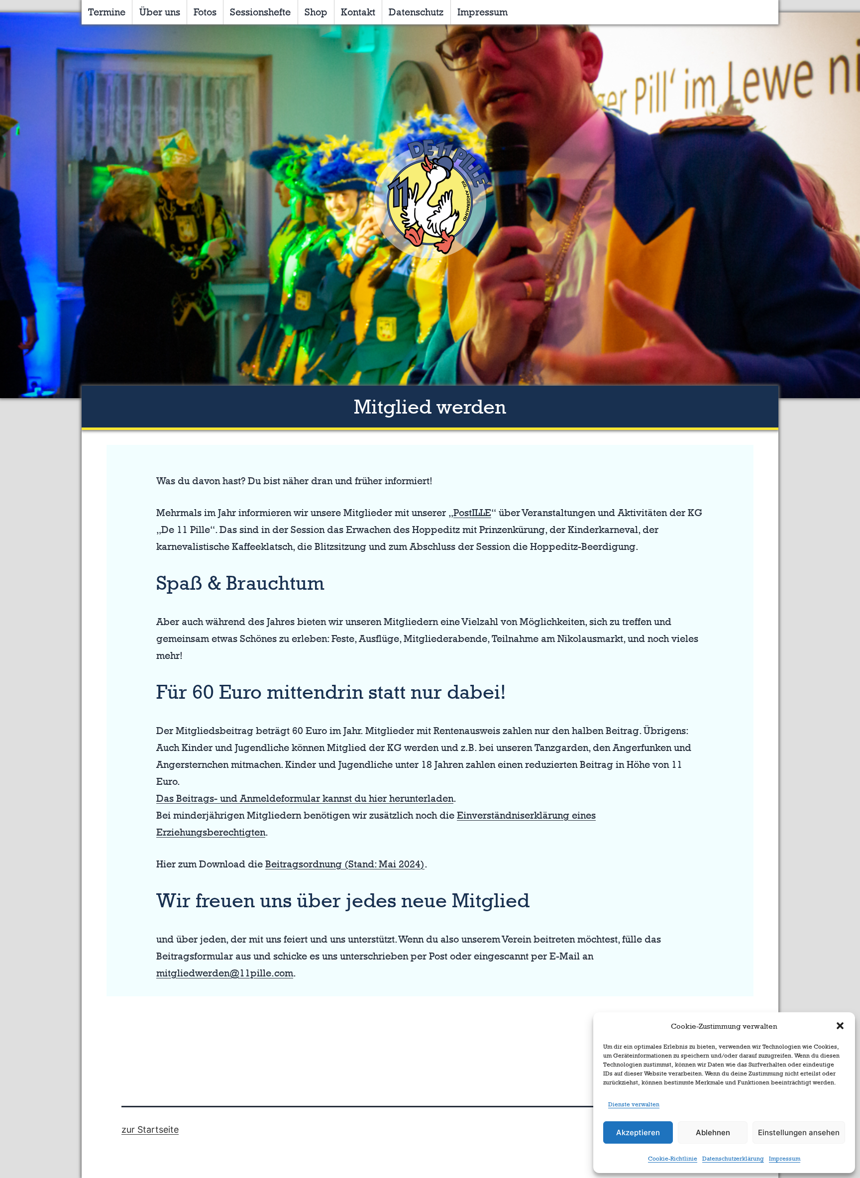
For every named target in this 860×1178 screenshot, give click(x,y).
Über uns (159, 11)
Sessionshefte (260, 11)
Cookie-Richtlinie (672, 1158)
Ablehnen (713, 1132)
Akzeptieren (638, 1132)
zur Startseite (150, 1129)
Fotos (205, 11)
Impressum (784, 1158)
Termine (106, 11)
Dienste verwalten (633, 1104)
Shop (316, 11)
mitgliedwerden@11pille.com (224, 972)
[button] (840, 1026)
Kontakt (358, 11)
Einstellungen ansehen (799, 1132)
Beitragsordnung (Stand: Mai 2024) (345, 863)
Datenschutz (416, 11)
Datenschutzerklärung (733, 1158)
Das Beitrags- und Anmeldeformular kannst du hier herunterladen (304, 798)
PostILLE (472, 512)
